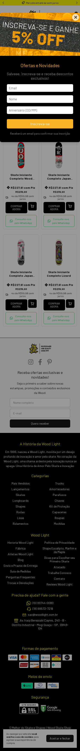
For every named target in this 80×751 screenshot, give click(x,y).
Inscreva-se (40, 123)
